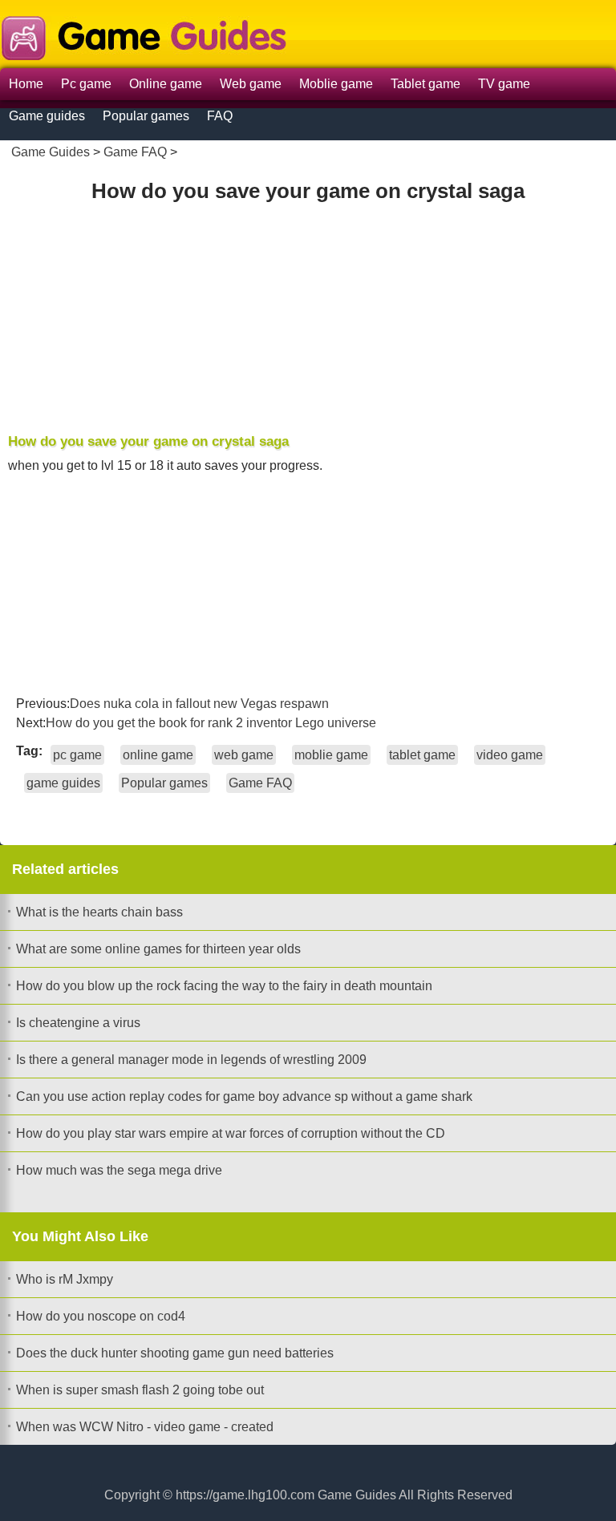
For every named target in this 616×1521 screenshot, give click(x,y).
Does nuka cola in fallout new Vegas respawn (199, 703)
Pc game (86, 84)
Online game (165, 84)
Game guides (47, 116)
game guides (63, 783)
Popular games (146, 116)
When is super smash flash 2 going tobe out (140, 1390)
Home (26, 84)
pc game (77, 755)
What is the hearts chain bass (99, 912)
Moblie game (336, 84)
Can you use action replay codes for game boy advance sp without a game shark (244, 1096)
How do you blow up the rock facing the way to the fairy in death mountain (224, 986)
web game (244, 755)
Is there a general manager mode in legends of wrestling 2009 (191, 1059)
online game (158, 755)
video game (509, 755)
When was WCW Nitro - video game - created (145, 1427)
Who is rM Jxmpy (64, 1279)
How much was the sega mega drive (119, 1170)
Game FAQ (135, 152)
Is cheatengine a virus (78, 1023)
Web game (251, 84)
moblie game (331, 755)
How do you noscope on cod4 (100, 1316)
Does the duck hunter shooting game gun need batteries (175, 1353)
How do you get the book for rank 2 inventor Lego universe (211, 723)
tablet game (422, 755)
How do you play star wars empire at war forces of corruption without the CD (230, 1133)
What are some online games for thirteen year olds (158, 949)
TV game (504, 84)
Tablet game (425, 84)
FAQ (220, 116)
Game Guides (50, 152)
